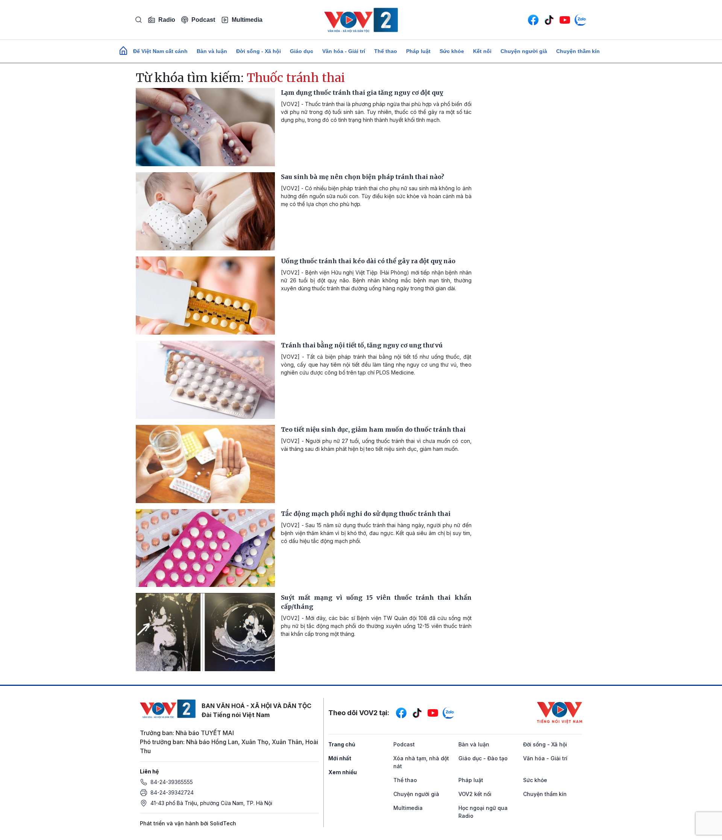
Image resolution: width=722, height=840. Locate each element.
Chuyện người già (524, 51)
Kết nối (482, 51)
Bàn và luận (212, 51)
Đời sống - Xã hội (258, 51)
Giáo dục (301, 51)
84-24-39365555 (171, 782)
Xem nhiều (342, 772)
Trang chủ (341, 744)
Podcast (203, 20)
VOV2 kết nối (474, 794)
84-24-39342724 (172, 792)
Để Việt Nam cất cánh (160, 51)
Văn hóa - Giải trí (343, 51)
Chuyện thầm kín (578, 51)
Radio (166, 20)
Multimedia (247, 20)
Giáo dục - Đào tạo (483, 758)
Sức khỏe (452, 51)
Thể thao (385, 51)
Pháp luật (418, 51)
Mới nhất (339, 758)
